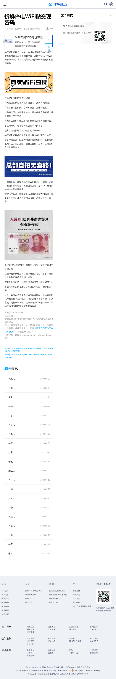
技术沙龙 (5, 598)
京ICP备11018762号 (79, 673)
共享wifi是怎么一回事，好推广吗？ (11, 443)
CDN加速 (94, 638)
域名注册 (30, 626)
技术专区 (5, 614)
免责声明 (76, 594)
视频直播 (30, 632)
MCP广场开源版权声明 (82, 606)
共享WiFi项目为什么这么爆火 (11, 544)
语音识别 (30, 643)
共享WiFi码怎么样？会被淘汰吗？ (11, 452)
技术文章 (5, 590)
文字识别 (94, 650)
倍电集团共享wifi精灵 (11, 397)
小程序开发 (73, 652)
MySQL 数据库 (75, 641)
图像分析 (51, 641)
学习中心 (5, 606)
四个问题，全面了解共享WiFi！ (11, 507)
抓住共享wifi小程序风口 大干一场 (11, 516)
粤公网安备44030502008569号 (87, 670)
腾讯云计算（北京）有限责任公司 (41, 673)
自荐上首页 (29, 598)
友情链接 (76, 602)
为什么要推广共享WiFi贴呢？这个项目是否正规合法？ (11, 479)
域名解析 (72, 629)
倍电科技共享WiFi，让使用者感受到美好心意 (11, 461)
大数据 (50, 652)
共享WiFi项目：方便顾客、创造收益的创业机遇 (11, 387)
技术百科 (5, 610)
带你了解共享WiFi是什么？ (11, 553)
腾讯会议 (51, 638)
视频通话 (30, 641)
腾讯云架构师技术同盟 (58, 594)
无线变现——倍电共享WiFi (11, 378)
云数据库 (51, 629)
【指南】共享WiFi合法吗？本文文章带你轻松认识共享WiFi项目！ (11, 489)
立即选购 (49, 41)
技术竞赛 (28, 602)
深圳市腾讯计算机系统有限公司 (28, 670)
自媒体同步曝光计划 (33, 590)
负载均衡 (51, 650)
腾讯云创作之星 (55, 598)
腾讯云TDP (53, 602)
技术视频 (5, 602)
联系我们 (76, 598)
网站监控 (94, 652)
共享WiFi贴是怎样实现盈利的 (11, 424)
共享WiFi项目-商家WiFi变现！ (11, 415)
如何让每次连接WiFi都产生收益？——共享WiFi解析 (11, 498)
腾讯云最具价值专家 (57, 590)
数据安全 (30, 650)
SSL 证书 (94, 641)
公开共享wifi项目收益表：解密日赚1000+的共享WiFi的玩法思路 (11, 406)
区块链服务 (73, 626)
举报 (51, 28)
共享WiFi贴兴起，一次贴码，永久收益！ (11, 534)
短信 (71, 650)
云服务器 (51, 626)
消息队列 (94, 626)
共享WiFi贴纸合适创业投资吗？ (11, 525)
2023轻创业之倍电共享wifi (11, 470)
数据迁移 (30, 655)
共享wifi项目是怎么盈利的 (11, 433)
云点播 (29, 652)
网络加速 (30, 629)
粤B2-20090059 (65, 670)
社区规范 (76, 590)
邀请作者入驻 (30, 594)
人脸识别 (30, 638)
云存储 (93, 629)
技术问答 (5, 594)
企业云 (72, 638)
